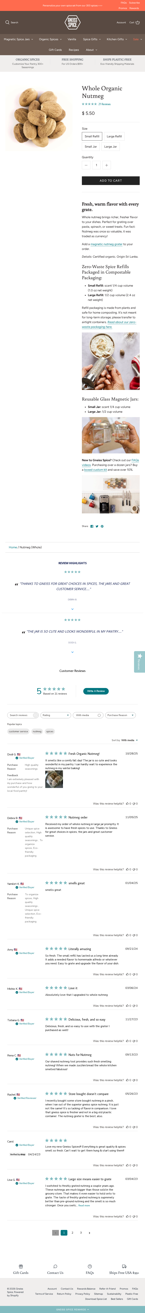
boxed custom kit (95, 469)
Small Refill (92, 136)
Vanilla (72, 39)
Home (13, 547)
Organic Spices (48, 39)
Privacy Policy (82, 1293)
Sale (136, 39)
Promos (123, 8)
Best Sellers (117, 1298)
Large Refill (114, 136)
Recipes (74, 49)
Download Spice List (96, 1298)
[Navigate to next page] (89, 1233)
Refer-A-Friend (107, 1288)
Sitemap (98, 1293)
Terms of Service (44, 1293)
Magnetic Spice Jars (17, 39)
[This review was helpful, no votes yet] (127, 804)
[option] (38, 117)
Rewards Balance (86, 1288)
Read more (84, 1205)
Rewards (134, 8)
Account (52, 1288)
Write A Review (96, 691)
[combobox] (55, 715)
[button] (72, 1309)
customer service (18, 731)
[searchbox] (19, 715)
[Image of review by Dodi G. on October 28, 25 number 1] (54, 779)
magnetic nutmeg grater (107, 244)
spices (49, 731)
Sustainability (114, 1293)
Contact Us (67, 1288)
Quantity (87, 157)
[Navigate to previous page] (55, 1233)
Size (84, 128)
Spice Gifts (90, 39)
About (90, 49)
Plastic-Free (131, 1293)
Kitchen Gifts (115, 39)
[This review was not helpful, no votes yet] (134, 804)
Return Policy (64, 1293)
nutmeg (37, 731)
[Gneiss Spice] (72, 22)
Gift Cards (55, 49)
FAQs (124, 2)
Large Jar (110, 146)
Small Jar (91, 146)
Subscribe (134, 2)
